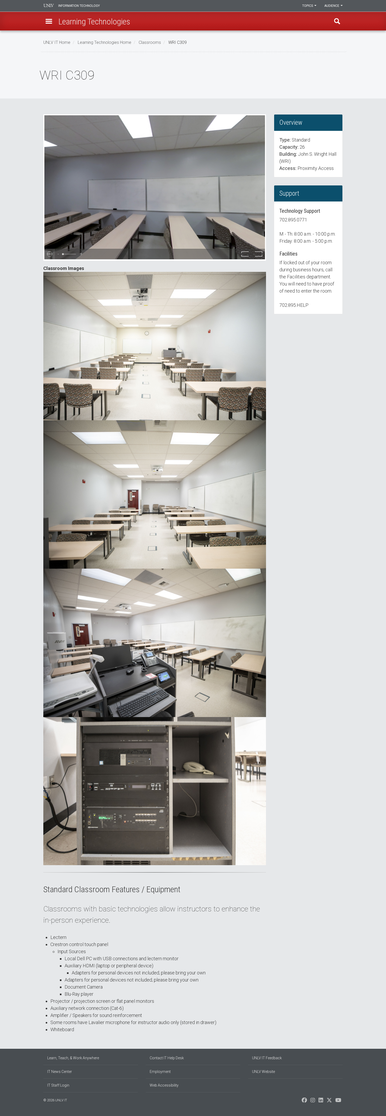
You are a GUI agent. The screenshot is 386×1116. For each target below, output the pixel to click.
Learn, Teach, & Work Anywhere (73, 1058)
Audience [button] (332, 6)
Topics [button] (308, 6)
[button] (48, 21)
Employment (160, 1072)
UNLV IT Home (56, 42)
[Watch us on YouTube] (338, 1101)
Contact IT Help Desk (167, 1058)
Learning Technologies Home (104, 42)
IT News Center (59, 1072)
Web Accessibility (164, 1085)
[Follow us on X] (329, 1101)
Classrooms (150, 42)
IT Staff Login (58, 1085)
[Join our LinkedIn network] (321, 1101)
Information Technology (79, 6)
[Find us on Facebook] (304, 1101)
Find (337, 21)
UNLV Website (263, 1072)
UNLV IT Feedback (267, 1058)
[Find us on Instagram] (312, 1101)
